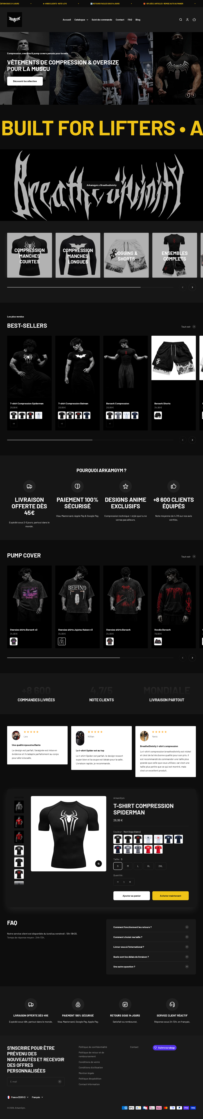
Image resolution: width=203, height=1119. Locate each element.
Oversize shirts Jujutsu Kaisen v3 (75, 629)
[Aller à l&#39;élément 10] (19, 807)
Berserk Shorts (162, 403)
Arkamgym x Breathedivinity (102, 184)
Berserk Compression (117, 403)
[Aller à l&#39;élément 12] (19, 837)
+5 (62, 423)
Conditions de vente (89, 1061)
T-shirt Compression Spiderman (27, 403)
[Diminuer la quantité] (118, 881)
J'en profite (19, 77)
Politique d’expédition (90, 1078)
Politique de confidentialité (93, 1046)
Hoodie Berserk (162, 629)
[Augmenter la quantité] (130, 881)
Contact (120, 19)
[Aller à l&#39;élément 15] (19, 874)
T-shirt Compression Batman (73, 403)
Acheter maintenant (170, 895)
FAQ (130, 19)
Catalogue (79, 19)
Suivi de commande (102, 19)
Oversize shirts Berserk (118, 629)
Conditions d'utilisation (91, 1067)
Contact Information (89, 1084)
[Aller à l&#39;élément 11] (19, 822)
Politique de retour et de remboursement (91, 1054)
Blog (138, 19)
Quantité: (118, 875)
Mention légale (86, 1072)
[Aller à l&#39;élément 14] (19, 862)
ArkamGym (119, 797)
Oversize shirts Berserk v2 (23, 629)
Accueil (67, 19)
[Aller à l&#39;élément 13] (19, 850)
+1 (110, 423)
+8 (14, 423)
